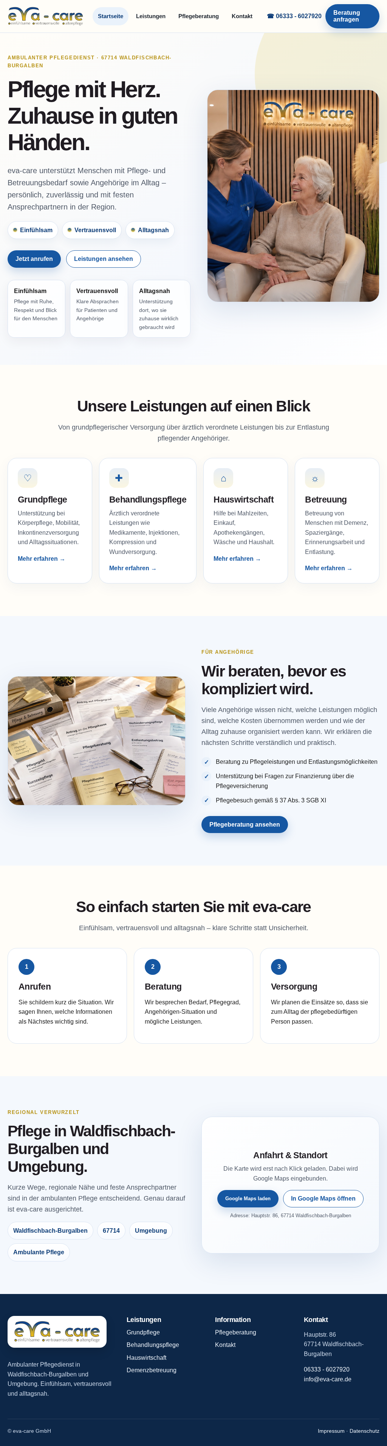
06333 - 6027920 (327, 1369)
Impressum (331, 1431)
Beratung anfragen (346, 16)
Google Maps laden (248, 1198)
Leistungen (151, 16)
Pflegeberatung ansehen (244, 824)
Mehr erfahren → (41, 558)
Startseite (110, 16)
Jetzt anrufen (34, 259)
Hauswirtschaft (146, 1357)
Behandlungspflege (153, 1345)
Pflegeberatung (198, 16)
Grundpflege (143, 1332)
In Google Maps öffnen (323, 1198)
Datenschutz (364, 1431)
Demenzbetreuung (151, 1370)
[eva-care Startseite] (46, 16)
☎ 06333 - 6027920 (294, 16)
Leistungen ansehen (103, 259)
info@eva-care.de (327, 1379)
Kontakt (242, 16)
